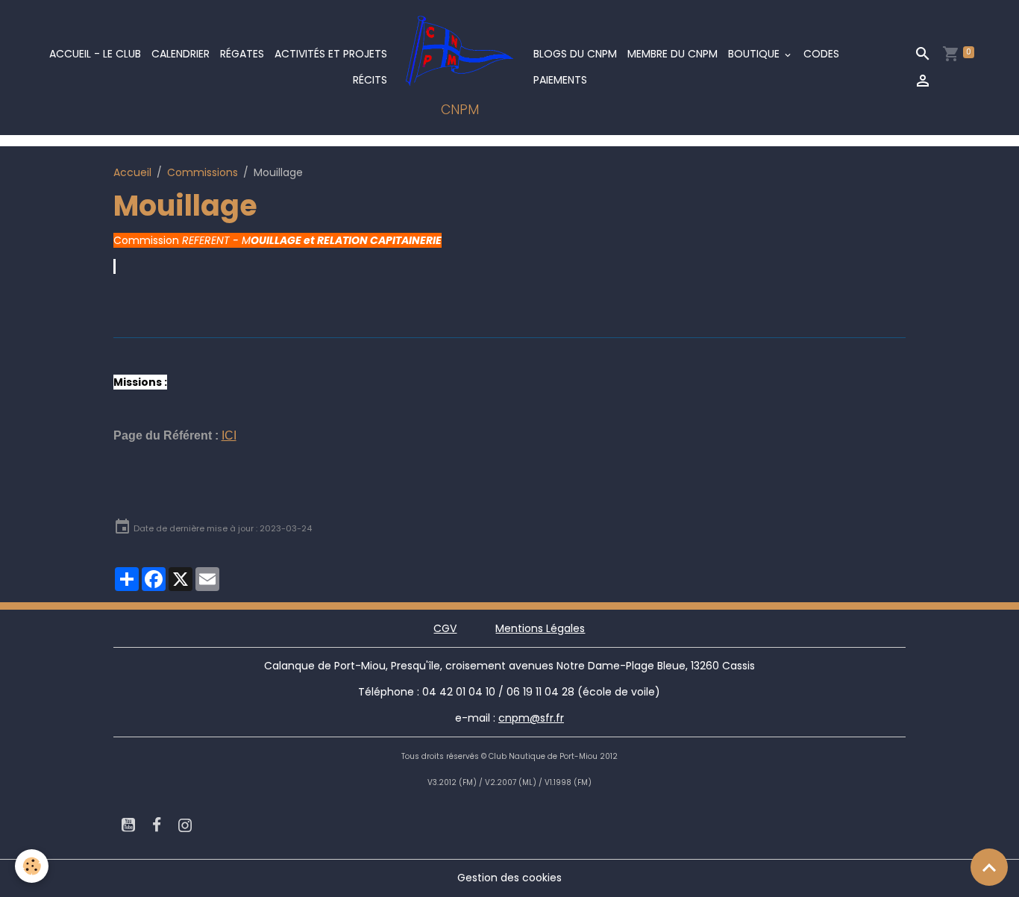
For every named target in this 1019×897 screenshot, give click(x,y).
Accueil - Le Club (95, 53)
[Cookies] (31, 866)
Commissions (202, 172)
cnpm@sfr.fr (531, 717)
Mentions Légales (540, 628)
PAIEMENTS (560, 79)
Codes (821, 53)
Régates (242, 53)
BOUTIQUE (755, 53)
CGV (445, 628)
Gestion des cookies (509, 877)
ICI (229, 435)
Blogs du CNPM (575, 53)
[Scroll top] (989, 867)
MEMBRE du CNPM (672, 53)
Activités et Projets (331, 53)
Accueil (132, 172)
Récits (370, 79)
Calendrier (180, 53)
